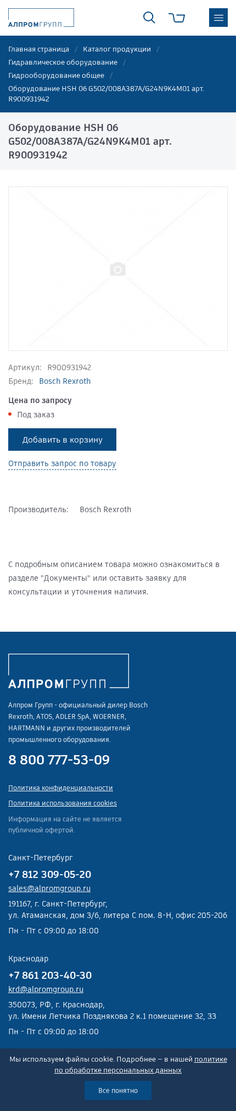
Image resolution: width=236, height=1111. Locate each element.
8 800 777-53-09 (59, 760)
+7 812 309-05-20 (49, 874)
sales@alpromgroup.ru (49, 888)
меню (218, 17)
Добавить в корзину (63, 439)
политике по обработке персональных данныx (140, 1064)
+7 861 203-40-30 (50, 975)
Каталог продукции (117, 49)
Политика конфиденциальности (60, 787)
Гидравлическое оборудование (62, 62)
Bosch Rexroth (65, 381)
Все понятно (118, 1090)
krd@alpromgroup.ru (45, 989)
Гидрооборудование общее (56, 75)
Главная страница (38, 49)
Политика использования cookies (62, 803)
